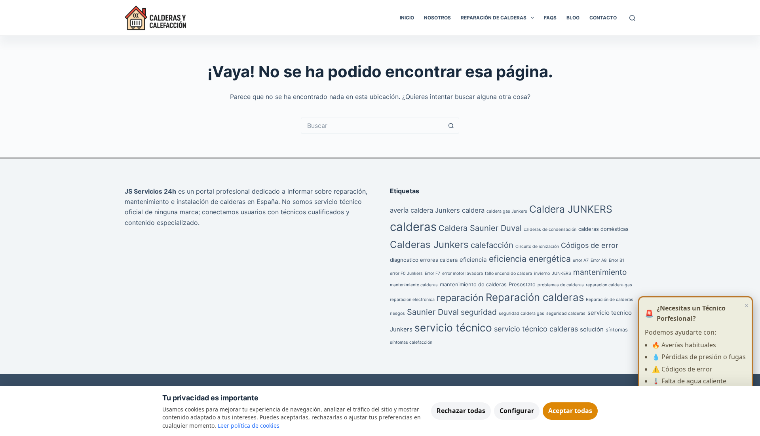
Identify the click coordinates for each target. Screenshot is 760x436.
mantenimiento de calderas (473, 284)
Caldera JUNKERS (570, 209)
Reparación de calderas (609, 299)
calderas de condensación (550, 229)
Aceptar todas (570, 410)
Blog (573, 18)
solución (592, 329)
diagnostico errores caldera (424, 260)
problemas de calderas (561, 284)
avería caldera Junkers (425, 210)
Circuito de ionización (537, 246)
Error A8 (599, 260)
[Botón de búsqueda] (451, 125)
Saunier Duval (433, 312)
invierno (542, 273)
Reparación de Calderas (493, 18)
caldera (473, 210)
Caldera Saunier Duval (480, 228)
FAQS (550, 18)
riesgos (397, 313)
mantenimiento (600, 272)
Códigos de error (589, 245)
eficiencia (473, 259)
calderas (413, 227)
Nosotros (437, 18)
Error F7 (432, 273)
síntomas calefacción (411, 342)
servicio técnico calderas (536, 328)
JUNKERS (561, 273)
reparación (460, 297)
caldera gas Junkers (506, 211)
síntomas (617, 329)
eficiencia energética (530, 259)
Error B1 (616, 260)
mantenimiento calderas (414, 284)
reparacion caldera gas (609, 284)
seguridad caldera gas (521, 313)
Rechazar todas (461, 410)
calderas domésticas (603, 229)
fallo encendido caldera (508, 273)
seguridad (479, 312)
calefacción (492, 245)
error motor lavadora (462, 273)
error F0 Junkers (406, 273)
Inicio (407, 18)
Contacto (603, 18)
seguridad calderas (565, 313)
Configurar (517, 410)
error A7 (581, 260)
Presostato (522, 284)
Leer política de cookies (248, 425)
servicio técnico (453, 328)
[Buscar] (632, 18)
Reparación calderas (535, 297)
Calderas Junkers (429, 244)
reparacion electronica (412, 299)
